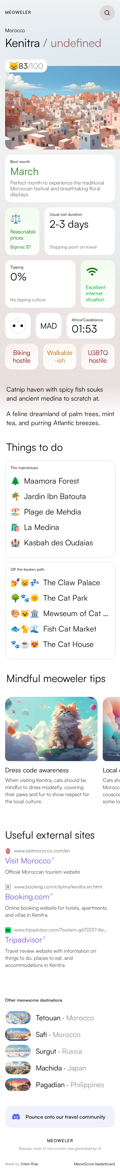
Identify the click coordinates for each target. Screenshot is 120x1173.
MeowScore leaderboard (94, 1163)
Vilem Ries (29, 1163)
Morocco (15, 30)
